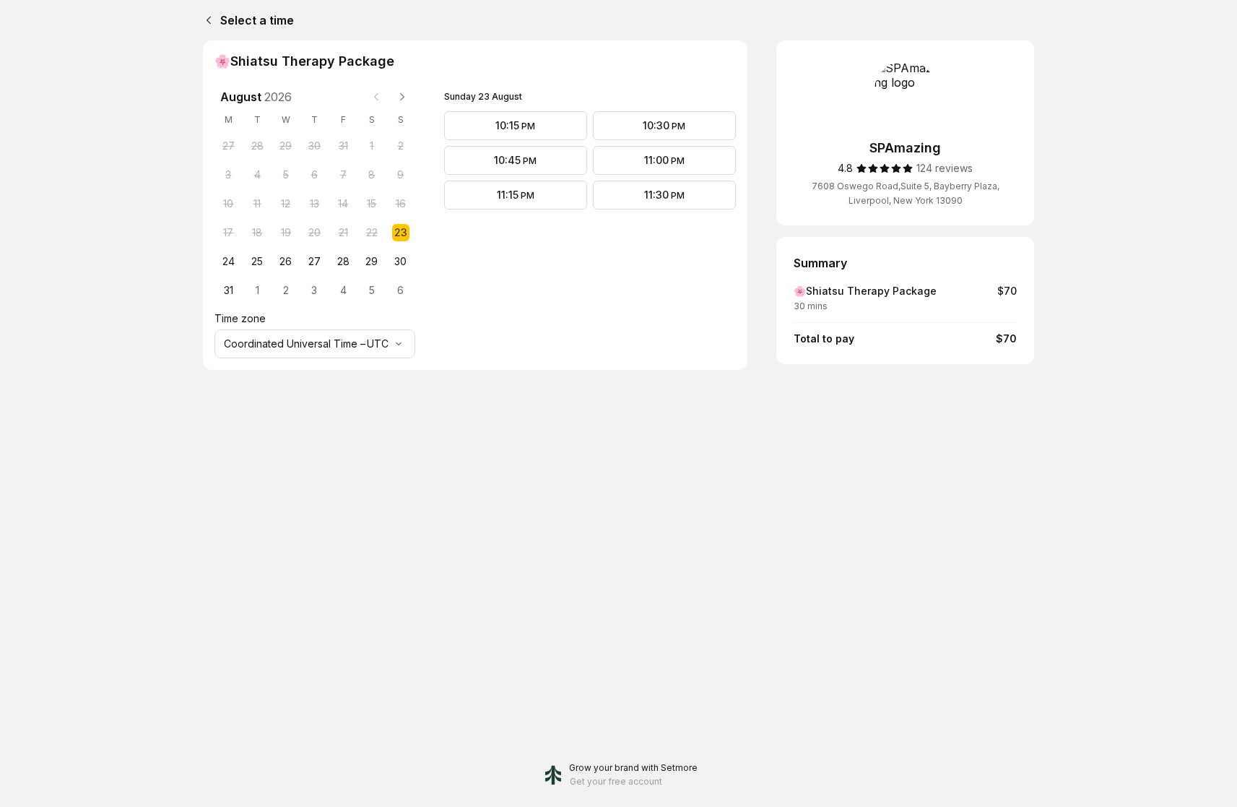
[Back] (205, 20)
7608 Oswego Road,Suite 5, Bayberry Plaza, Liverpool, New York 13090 (905, 193)
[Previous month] (376, 96)
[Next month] (402, 96)
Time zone (240, 318)
